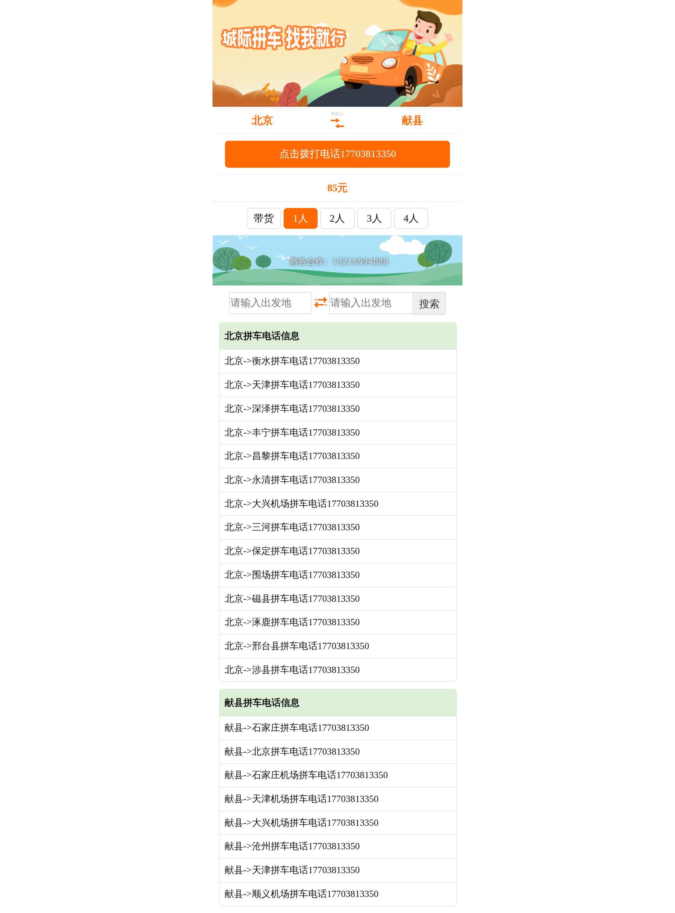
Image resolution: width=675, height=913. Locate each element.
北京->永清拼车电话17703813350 (292, 480)
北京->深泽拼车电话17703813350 (292, 409)
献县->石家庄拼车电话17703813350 (297, 728)
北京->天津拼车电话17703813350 (292, 385)
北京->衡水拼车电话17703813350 (292, 361)
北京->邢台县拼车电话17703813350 (297, 646)
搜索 (429, 303)
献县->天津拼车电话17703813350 (292, 870)
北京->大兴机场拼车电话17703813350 (302, 504)
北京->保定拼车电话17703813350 (292, 551)
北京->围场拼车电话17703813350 (292, 575)
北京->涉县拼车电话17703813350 (292, 670)
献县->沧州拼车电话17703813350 (292, 846)
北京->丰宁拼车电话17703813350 (292, 432)
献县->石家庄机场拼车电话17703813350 (306, 775)
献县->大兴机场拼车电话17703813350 (302, 823)
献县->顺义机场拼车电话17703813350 (302, 894)
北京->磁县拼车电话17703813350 (292, 599)
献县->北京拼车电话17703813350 (292, 751)
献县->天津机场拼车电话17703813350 (302, 799)
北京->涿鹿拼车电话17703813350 (292, 622)
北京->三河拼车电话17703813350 (292, 527)
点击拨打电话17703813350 (337, 154)
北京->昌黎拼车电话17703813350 (292, 456)
